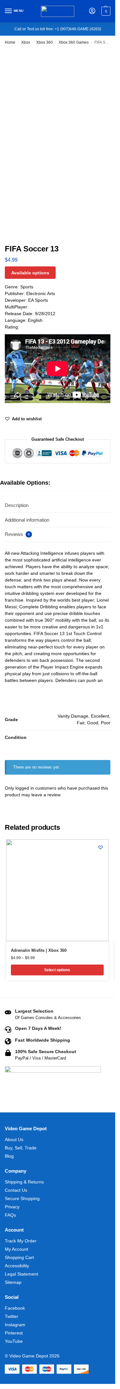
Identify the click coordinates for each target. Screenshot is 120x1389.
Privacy (12, 1206)
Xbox (25, 42)
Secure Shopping (22, 1198)
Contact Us (16, 1190)
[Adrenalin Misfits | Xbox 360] (57, 890)
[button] (105, 11)
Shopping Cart (19, 1257)
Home (10, 42)
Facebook (15, 1308)
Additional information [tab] (27, 520)
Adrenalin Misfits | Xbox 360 (39, 950)
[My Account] (92, 11)
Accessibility (17, 1265)
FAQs (10, 1215)
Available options (30, 272)
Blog (9, 1156)
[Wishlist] (100, 847)
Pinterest (14, 1332)
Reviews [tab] (17, 534)
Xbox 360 (44, 42)
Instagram (15, 1324)
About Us (14, 1139)
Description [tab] (16, 505)
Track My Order (20, 1240)
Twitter (11, 1316)
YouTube (14, 1341)
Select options (57, 970)
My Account (16, 1249)
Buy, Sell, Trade (20, 1147)
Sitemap (13, 1282)
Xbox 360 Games (74, 42)
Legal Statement (21, 1274)
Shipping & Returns (24, 1181)
